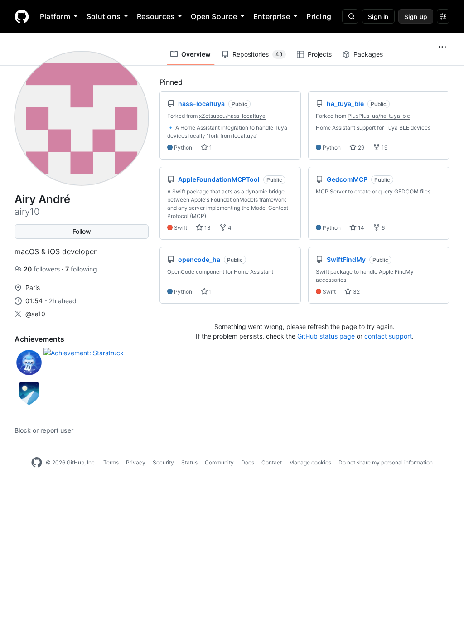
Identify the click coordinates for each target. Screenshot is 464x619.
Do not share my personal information (385, 462)
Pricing (318, 16)
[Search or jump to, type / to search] (350, 16)
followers (43, 269)
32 (356, 291)
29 (360, 147)
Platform (55, 16)
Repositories (257, 54)
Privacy (135, 462)
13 (207, 227)
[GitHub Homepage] (36, 463)
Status (189, 462)
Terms (111, 462)
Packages (368, 54)
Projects (320, 54)
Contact (271, 462)
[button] (442, 47)
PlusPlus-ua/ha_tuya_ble (379, 115)
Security (163, 462)
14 (360, 227)
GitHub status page (326, 336)
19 (383, 147)
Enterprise (271, 16)
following (81, 269)
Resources (155, 16)
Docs (247, 462)
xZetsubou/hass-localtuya (232, 115)
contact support (388, 336)
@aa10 (35, 314)
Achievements (39, 338)
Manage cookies (310, 462)
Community (219, 462)
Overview (196, 54)
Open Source (214, 16)
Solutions (104, 16)
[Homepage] (21, 16)
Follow (81, 231)
